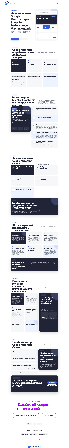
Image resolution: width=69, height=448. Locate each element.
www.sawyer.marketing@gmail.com (26, 415)
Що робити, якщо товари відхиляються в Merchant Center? (23, 358)
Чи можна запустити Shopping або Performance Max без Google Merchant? (23, 351)
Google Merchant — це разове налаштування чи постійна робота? (23, 373)
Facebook (40, 423)
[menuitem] (29, 447)
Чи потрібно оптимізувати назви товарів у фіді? (21, 365)
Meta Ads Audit (33, 434)
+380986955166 (49, 415)
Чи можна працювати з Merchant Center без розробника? (23, 368)
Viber (34, 423)
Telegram (29, 423)
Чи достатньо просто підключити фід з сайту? (21, 361)
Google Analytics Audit (43, 434)
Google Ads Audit (24, 434)
